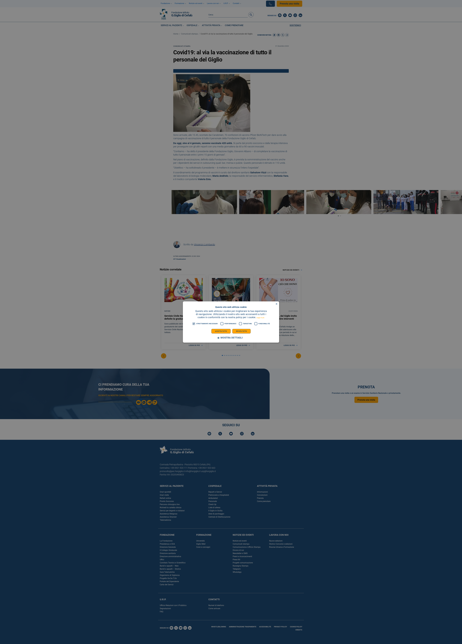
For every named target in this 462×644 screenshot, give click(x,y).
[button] (231, 338)
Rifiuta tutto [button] (241, 331)
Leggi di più (260, 317)
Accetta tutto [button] (221, 331)
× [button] (276, 304)
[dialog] (231, 322)
